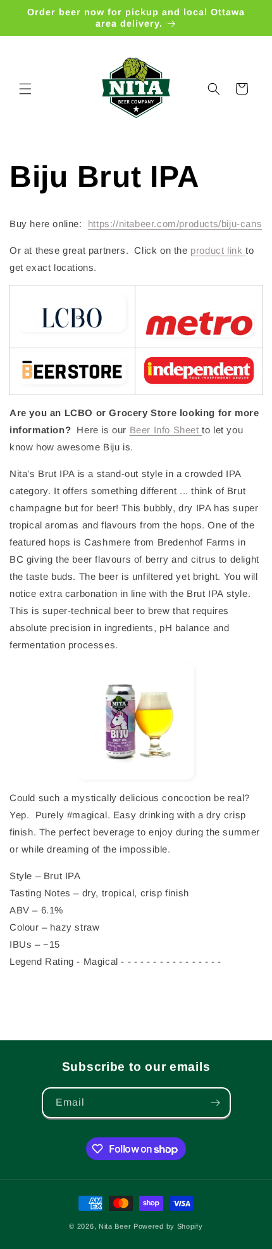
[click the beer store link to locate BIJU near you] (72, 370)
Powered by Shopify (168, 1226)
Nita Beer (115, 1226)
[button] (25, 89)
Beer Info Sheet (166, 429)
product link (217, 250)
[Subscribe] (216, 1102)
